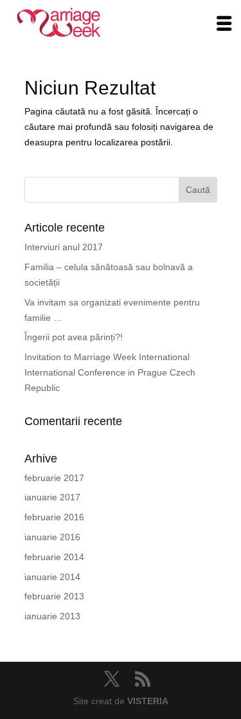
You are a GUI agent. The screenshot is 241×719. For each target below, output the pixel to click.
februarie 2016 (54, 517)
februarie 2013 (54, 596)
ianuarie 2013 (52, 616)
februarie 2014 (54, 557)
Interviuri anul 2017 (63, 247)
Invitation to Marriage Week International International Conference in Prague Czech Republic (109, 372)
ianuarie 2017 (52, 497)
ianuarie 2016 (52, 537)
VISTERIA (147, 701)
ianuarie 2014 (52, 577)
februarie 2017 (54, 478)
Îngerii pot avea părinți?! (73, 337)
